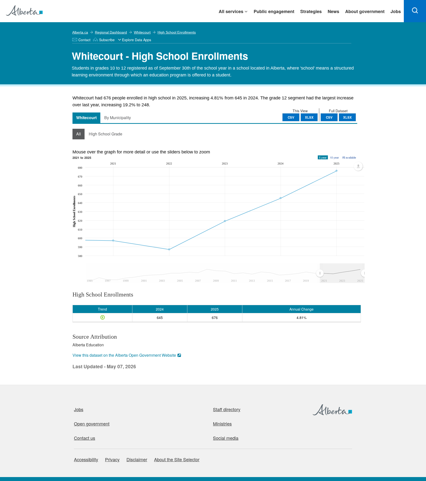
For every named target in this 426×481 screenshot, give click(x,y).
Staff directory (226, 409)
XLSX (347, 117)
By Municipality (117, 117)
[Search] (415, 11)
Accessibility (86, 459)
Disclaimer (136, 459)
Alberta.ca (80, 32)
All (78, 134)
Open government (91, 423)
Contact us (84, 438)
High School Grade (105, 134)
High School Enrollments (177, 32)
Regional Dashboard (111, 32)
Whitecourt (142, 32)
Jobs (78, 409)
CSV (329, 117)
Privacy (112, 459)
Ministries (222, 423)
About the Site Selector (176, 459)
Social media (225, 438)
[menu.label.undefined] (358, 166)
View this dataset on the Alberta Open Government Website (124, 355)
